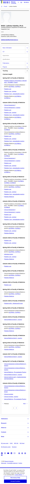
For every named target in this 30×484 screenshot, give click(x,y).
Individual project (8, 254)
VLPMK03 (12, 182)
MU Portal (22, 443)
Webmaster (3, 463)
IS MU (11, 443)
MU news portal (4, 443)
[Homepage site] (8, 2)
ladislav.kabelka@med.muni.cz (9, 39)
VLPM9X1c (7, 98)
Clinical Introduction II (9, 105)
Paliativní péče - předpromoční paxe (13, 303)
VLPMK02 (6, 129)
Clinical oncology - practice (11, 396)
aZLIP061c (12, 86)
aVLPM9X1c (18, 96)
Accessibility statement (12, 463)
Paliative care (7, 89)
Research (3, 423)
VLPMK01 (21, 128)
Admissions (4, 418)
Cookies (20, 463)
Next (24, 403)
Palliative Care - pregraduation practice (14, 93)
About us (3, 427)
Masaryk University (9, 461)
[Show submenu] (26, 419)
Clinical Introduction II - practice (12, 107)
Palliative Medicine (9, 196)
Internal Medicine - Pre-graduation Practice (15, 372)
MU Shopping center (6, 446)
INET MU (16, 443)
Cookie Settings (18, 474)
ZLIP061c (17, 86)
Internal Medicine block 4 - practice (13, 319)
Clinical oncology (8, 394)
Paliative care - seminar (10, 91)
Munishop (14, 446)
